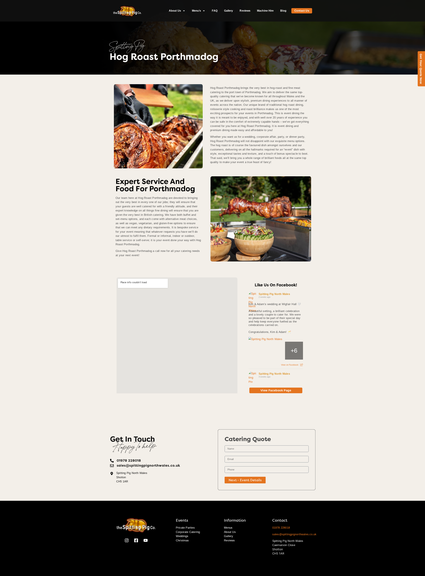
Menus (228, 527)
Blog (283, 10)
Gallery (228, 10)
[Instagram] (126, 540)
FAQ (214, 10)
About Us (175, 10)
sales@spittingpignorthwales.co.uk (294, 534)
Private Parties (185, 527)
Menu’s (196, 10)
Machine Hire (265, 10)
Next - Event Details (245, 480)
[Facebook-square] (136, 540)
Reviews (245, 10)
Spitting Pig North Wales (274, 294)
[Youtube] (145, 540)
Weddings (182, 536)
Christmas (182, 540)
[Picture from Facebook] (258, 351)
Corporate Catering (188, 532)
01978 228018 (281, 527)
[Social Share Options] (301, 365)
